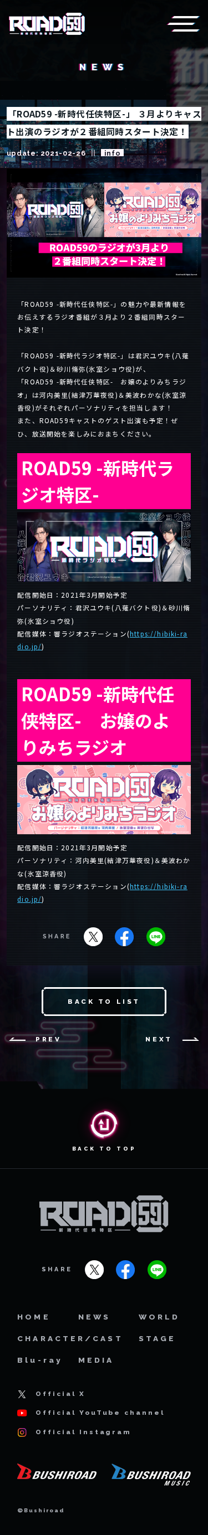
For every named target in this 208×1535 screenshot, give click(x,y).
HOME (33, 1316)
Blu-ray (40, 1360)
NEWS (94, 1316)
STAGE (157, 1338)
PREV (48, 1039)
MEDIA (96, 1360)
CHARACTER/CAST (70, 1338)
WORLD (159, 1316)
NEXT (158, 1039)
